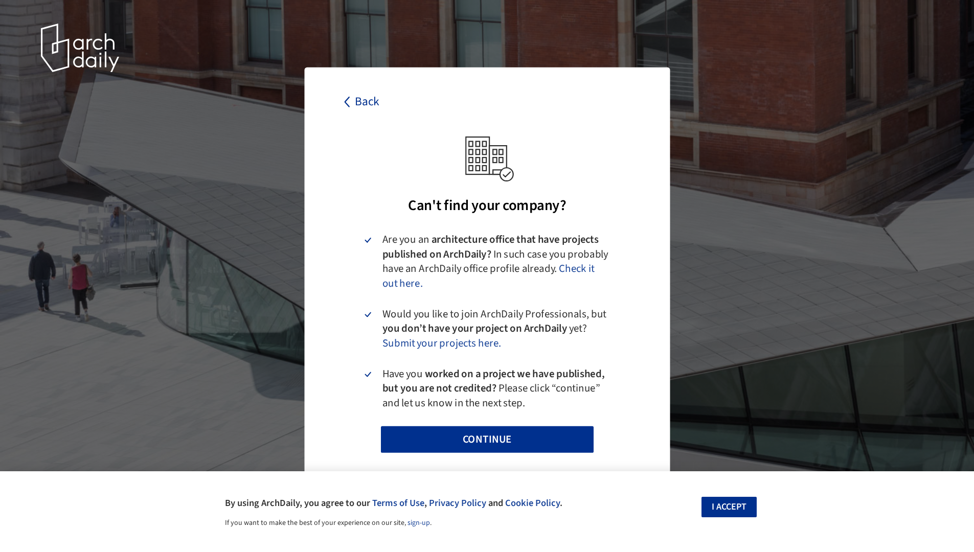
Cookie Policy (532, 503)
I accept (729, 506)
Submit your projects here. (441, 343)
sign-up (418, 523)
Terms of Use (398, 503)
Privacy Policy (457, 503)
